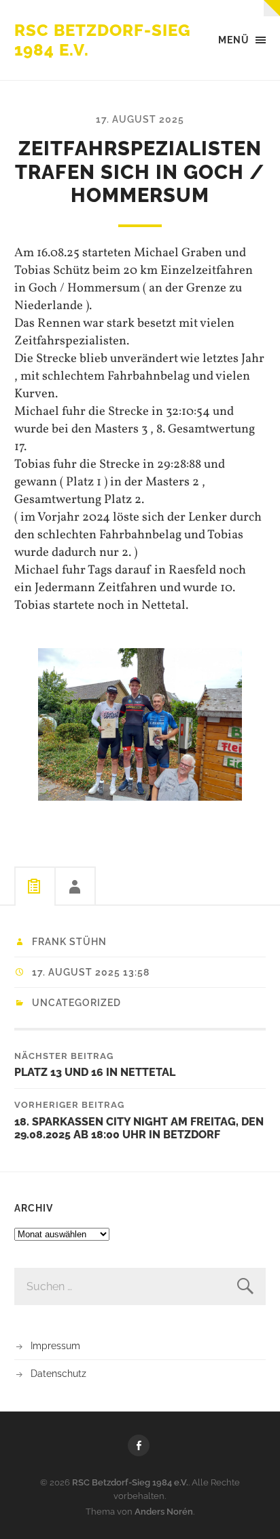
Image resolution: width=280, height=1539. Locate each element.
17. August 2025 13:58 (91, 972)
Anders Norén (164, 1511)
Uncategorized (76, 1002)
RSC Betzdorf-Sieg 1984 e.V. (130, 1482)
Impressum (55, 1345)
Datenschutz (58, 1373)
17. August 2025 (140, 119)
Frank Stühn (69, 941)
